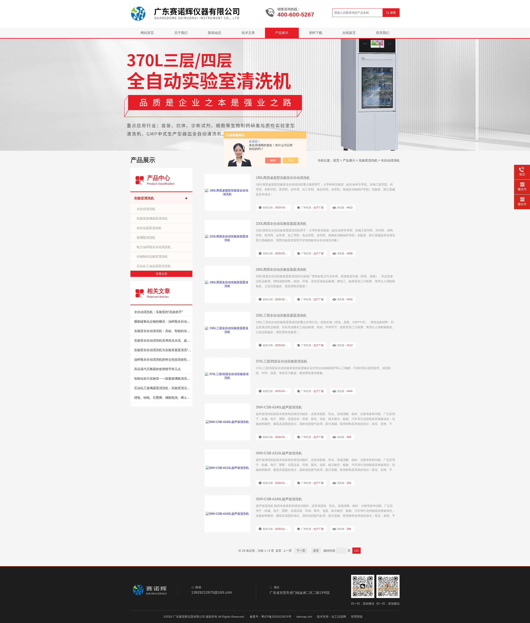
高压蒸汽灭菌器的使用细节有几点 (157, 369)
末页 (316, 550)
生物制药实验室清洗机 (152, 256)
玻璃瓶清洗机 (146, 237)
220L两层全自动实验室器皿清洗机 (281, 223)
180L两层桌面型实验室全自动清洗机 (283, 177)
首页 (336, 160)
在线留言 (349, 33)
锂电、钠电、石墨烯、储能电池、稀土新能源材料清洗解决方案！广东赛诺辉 (163, 397)
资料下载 (315, 33)
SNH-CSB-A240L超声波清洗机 (279, 407)
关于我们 (181, 33)
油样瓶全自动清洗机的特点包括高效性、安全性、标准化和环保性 (163, 359)
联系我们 (382, 33)
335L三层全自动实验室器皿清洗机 (281, 315)
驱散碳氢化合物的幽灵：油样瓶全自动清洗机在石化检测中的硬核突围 (163, 321)
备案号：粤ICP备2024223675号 (270, 616)
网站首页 (147, 33)
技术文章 (248, 33)
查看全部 (161, 273)
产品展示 (281, 33)
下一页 (300, 550)
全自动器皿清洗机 (149, 228)
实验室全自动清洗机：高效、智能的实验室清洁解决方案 (163, 331)
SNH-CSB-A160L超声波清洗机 (279, 499)
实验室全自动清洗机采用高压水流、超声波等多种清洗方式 (163, 340)
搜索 (393, 12)
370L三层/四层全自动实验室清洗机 (281, 361)
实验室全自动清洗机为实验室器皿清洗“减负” (163, 350)
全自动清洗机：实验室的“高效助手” (158, 312)
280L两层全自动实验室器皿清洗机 (281, 269)
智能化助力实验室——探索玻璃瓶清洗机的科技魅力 (163, 378)
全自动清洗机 (390, 160)
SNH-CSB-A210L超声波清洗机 (279, 453)
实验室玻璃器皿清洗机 (152, 218)
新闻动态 (214, 33)
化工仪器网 (338, 616)
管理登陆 (357, 616)
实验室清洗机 (368, 160)
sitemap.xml (304, 616)
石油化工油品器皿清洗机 (154, 266)
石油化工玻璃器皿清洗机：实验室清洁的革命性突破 (163, 388)
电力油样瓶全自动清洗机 (154, 247)
